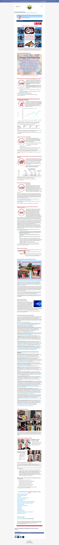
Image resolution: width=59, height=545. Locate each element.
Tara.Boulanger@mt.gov (21, 487)
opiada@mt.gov (19, 523)
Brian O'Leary (19, 518)
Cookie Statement (43, 1)
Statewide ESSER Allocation (29, 165)
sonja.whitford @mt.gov (35, 203)
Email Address (16, 529)
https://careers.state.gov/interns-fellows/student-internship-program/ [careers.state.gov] (29, 386)
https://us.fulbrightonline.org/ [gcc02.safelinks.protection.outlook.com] (26, 369)
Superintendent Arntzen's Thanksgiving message (31, 75)
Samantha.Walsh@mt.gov (21, 95)
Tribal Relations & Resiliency (21, 513)
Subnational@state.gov (30, 405)
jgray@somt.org (39, 295)
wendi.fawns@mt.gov (21, 179)
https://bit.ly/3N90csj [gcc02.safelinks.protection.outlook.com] (28, 324)
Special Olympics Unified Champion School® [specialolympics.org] (27, 281)
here (36, 26)
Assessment (19, 496)
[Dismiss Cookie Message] (58, 1)
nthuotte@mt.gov (38, 132)
